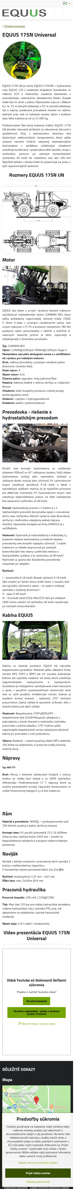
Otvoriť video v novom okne (38, 1024)
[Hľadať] (59, 13)
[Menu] (68, 13)
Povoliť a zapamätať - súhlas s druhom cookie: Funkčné (36, 1012)
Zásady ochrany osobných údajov (38, 1162)
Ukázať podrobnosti (38, 1182)
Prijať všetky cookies (38, 1173)
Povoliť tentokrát (37, 1001)
